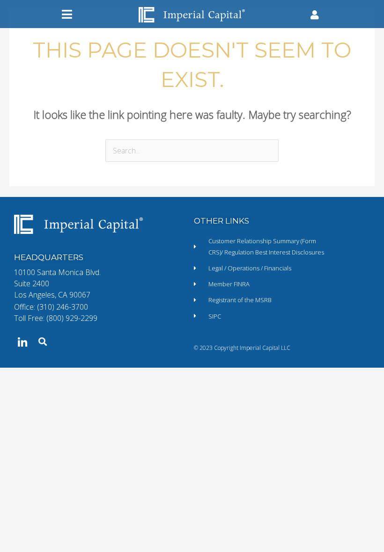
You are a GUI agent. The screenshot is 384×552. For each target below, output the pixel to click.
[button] (67, 14)
